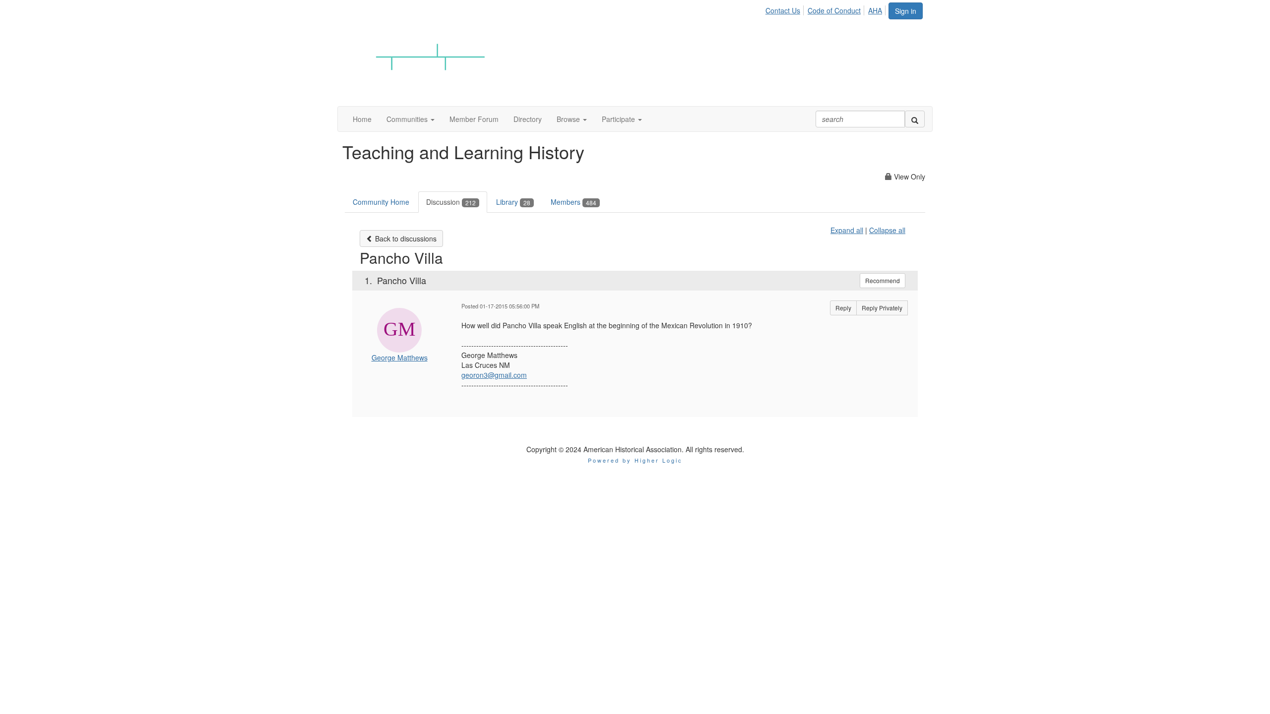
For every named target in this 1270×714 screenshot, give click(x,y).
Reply (843, 307)
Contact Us (782, 10)
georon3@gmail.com (494, 375)
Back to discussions (405, 238)
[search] (915, 119)
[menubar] (826, 8)
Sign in (905, 11)
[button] (410, 119)
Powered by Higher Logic (635, 460)
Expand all (846, 230)
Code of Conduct (834, 10)
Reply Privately (882, 307)
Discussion (451, 202)
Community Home (381, 202)
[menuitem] (785, 8)
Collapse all (887, 230)
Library (513, 202)
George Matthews (400, 357)
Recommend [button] (882, 280)
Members (573, 202)
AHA (875, 10)
